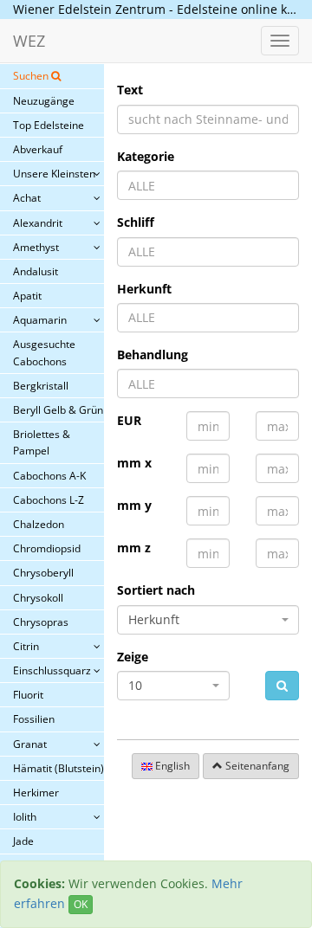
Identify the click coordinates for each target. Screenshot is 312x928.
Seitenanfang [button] (256, 765)
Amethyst (36, 247)
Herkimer (36, 792)
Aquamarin (40, 320)
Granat (30, 744)
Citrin (26, 646)
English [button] (171, 765)
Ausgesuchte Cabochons (44, 352)
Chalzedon (38, 524)
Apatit (27, 295)
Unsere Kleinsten (54, 173)
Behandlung (152, 354)
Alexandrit (37, 223)
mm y (134, 505)
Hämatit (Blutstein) (58, 768)
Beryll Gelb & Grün (58, 410)
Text (130, 89)
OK (81, 904)
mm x (134, 462)
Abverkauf (37, 149)
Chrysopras (40, 622)
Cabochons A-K (49, 475)
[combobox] (208, 185)
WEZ (29, 40)
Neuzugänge (44, 100)
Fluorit (28, 694)
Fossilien (34, 719)
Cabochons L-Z (48, 500)
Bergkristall (40, 385)
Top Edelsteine (48, 125)
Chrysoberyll (43, 572)
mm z (134, 547)
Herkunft (144, 288)
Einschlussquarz (52, 670)
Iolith (24, 816)
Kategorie (145, 156)
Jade (23, 841)
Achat (27, 197)
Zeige (132, 656)
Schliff (135, 222)
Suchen (32, 75)
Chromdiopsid (47, 548)
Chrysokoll (38, 597)
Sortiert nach (156, 590)
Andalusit (35, 271)
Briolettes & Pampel (41, 442)
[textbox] (208, 185)
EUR (129, 420)
